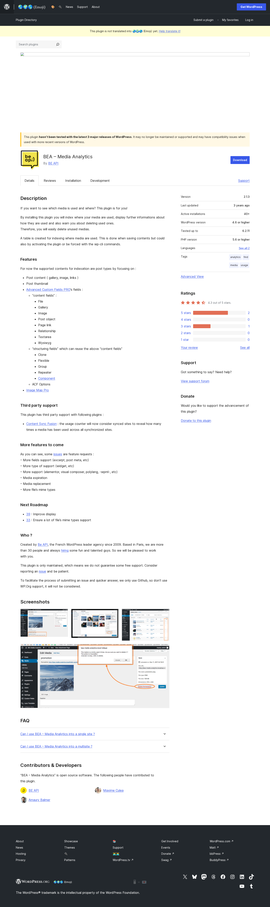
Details (29, 181)
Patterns (69, 860)
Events (165, 847)
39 (28, 514)
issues (57, 454)
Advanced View (192, 276)
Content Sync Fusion (41, 424)
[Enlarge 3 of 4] (164, 614)
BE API (53, 163)
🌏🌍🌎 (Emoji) (63, 882)
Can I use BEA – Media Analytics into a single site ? (57, 734)
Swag (166, 860)
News (19, 847)
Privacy (20, 860)
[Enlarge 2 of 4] (113, 614)
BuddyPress (219, 860)
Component (46, 378)
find (246, 257)
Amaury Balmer (39, 800)
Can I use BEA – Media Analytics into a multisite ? (56, 746)
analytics (235, 257)
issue (42, 571)
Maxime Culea (113, 790)
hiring (65, 550)
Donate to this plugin (196, 421)
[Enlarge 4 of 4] (164, 649)
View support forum (195, 381)
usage (244, 265)
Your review (189, 347)
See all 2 (244, 248)
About (20, 841)
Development (100, 181)
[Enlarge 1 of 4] (63, 614)
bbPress (217, 853)
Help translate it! (169, 31)
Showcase (71, 841)
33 (28, 520)
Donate (167, 853)
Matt (214, 847)
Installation (73, 181)
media (234, 265)
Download (240, 160)
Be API (43, 544)
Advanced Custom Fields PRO (48, 289)
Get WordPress (251, 6)
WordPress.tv (123, 860)
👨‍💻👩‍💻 (116, 853)
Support (244, 181)
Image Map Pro (37, 390)
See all (245, 347)
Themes (69, 847)
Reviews (50, 181)
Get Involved (169, 841)
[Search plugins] (58, 44)
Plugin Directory (26, 20)
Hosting (21, 853)
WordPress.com (222, 841)
